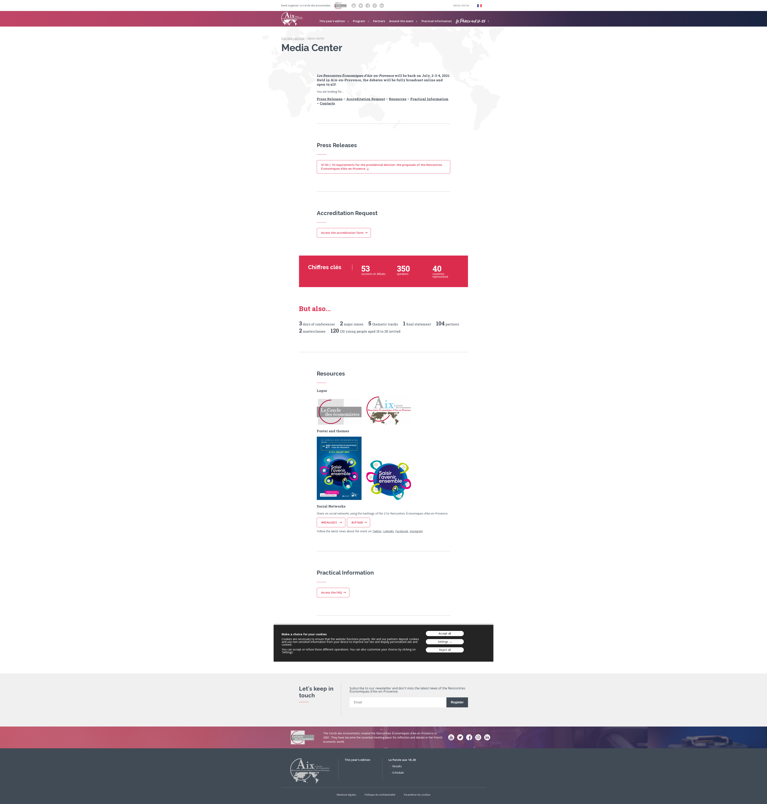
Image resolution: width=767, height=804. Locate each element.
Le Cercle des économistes (315, 5)
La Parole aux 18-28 (470, 20)
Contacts (327, 103)
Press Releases (330, 99)
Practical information (436, 21)
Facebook (401, 531)
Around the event (401, 21)
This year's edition (332, 21)
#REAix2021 (329, 522)
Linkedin (388, 531)
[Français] (477, 5)
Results (397, 766)
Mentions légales (346, 794)
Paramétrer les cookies (417, 794)
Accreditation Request (365, 99)
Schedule (398, 772)
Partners (379, 21)
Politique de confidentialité (380, 794)
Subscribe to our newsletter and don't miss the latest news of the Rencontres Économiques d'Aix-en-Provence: (407, 690)
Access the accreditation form (342, 233)
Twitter (377, 531)
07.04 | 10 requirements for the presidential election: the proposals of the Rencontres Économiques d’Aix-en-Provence (381, 166)
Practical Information (429, 99)
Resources (397, 99)
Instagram (416, 531)
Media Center (461, 5)
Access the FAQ (331, 592)
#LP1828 (357, 522)
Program (359, 21)
